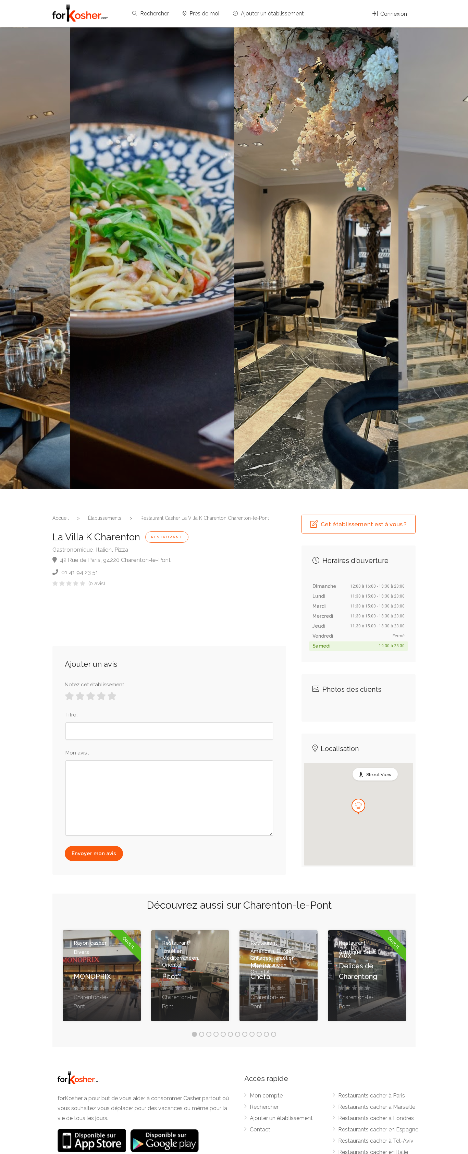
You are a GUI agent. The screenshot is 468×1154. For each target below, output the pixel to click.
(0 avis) (96, 583)
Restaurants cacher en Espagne (378, 1129)
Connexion (393, 14)
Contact (260, 1129)
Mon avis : (77, 753)
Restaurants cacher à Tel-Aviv (376, 1141)
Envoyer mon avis (94, 853)
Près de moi (203, 13)
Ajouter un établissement (271, 13)
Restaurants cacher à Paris (371, 1095)
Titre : (71, 715)
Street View (379, 774)
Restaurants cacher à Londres (376, 1118)
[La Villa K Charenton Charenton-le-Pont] (152, 258)
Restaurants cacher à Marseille (376, 1107)
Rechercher (154, 13)
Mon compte (266, 1095)
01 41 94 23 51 (79, 572)
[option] (316, 258)
